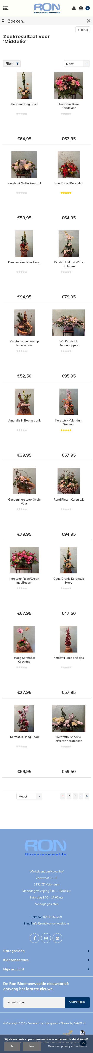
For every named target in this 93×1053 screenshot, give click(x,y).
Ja (12, 1046)
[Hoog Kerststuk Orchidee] (24, 639)
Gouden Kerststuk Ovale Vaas (24, 501)
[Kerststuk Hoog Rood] (24, 718)
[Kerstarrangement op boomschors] (24, 322)
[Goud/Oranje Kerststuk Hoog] (69, 560)
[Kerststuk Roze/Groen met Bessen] (24, 560)
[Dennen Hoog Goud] (24, 85)
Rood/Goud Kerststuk (69, 183)
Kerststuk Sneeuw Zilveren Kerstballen (68, 739)
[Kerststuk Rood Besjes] (69, 639)
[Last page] (87, 796)
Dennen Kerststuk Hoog (24, 262)
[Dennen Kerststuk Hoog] (24, 243)
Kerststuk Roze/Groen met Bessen (24, 580)
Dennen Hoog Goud (24, 104)
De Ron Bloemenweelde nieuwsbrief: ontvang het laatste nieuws (36, 986)
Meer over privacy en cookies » (67, 1046)
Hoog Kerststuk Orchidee (24, 660)
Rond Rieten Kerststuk (69, 499)
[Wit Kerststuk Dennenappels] (69, 322)
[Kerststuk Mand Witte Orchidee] (69, 243)
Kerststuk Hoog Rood (24, 737)
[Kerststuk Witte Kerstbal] (24, 164)
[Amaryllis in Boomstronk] (24, 402)
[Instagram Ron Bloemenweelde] (46, 938)
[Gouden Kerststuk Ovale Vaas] (24, 481)
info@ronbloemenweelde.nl (50, 923)
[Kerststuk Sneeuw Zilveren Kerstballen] (69, 718)
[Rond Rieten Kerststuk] (69, 481)
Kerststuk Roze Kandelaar (69, 106)
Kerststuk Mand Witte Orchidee (68, 264)
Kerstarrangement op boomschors (24, 343)
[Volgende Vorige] (81, 796)
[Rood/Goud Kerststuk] (69, 164)
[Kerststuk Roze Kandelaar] (69, 85)
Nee (31, 1046)
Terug (84, 29)
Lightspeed (50, 1023)
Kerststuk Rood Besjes (69, 657)
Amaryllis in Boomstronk (24, 420)
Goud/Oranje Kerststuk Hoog (68, 580)
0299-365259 (52, 917)
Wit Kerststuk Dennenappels (69, 343)
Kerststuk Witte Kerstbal (24, 183)
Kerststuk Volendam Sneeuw (68, 422)
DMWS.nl (79, 1023)
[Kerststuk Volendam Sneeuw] (69, 402)
